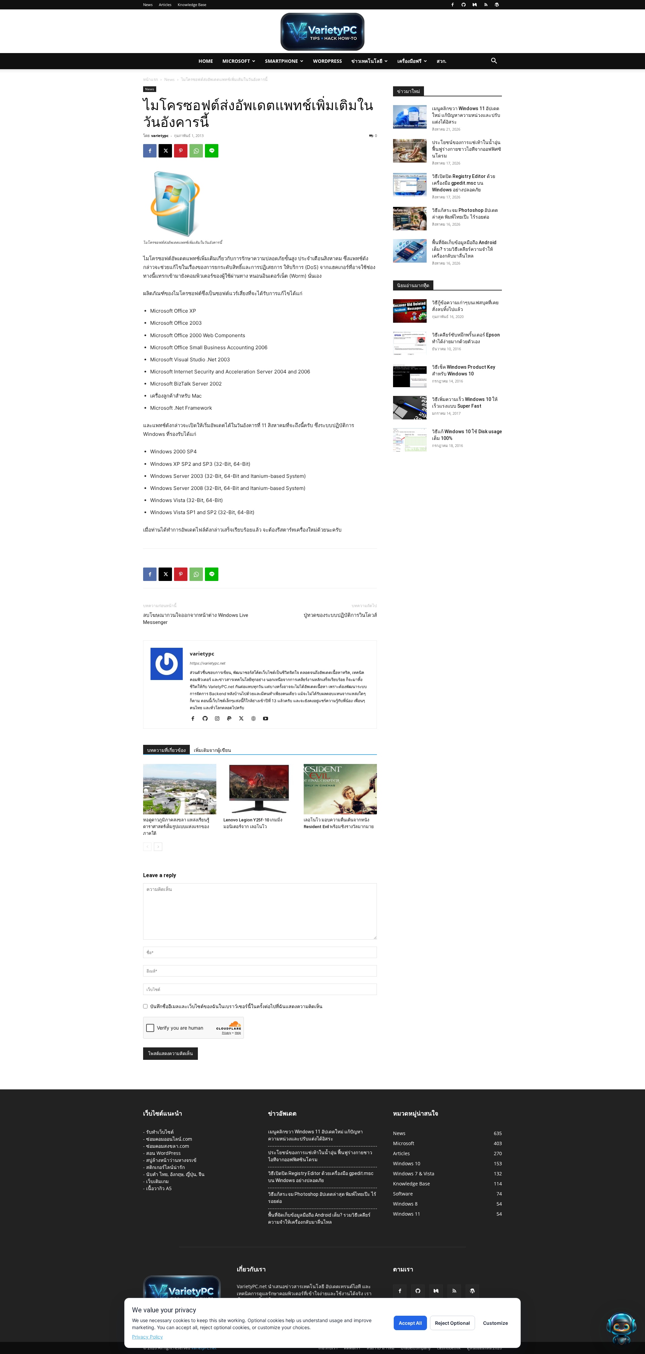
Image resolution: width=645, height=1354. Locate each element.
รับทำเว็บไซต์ (160, 1132)
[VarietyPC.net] (322, 32)
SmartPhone (281, 61)
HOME (206, 61)
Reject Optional (452, 1323)
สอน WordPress (163, 1153)
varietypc (160, 135)
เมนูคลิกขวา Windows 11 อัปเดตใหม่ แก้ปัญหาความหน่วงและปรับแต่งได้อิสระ (466, 115)
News (148, 4)
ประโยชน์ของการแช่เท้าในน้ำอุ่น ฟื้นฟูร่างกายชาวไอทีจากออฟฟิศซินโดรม (466, 149)
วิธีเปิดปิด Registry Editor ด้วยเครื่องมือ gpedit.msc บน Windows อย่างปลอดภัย (463, 183)
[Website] (255, 719)
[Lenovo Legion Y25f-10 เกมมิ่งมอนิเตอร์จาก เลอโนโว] (260, 789)
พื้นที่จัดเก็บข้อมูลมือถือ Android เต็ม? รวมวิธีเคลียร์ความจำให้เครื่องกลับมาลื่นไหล (464, 249)
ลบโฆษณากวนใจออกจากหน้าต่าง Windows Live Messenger (195, 618)
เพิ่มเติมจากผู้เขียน (212, 750)
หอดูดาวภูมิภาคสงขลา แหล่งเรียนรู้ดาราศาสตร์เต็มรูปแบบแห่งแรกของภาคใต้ (176, 826)
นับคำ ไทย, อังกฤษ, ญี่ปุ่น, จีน (175, 1174)
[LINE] (211, 150)
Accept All (410, 1323)
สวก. (441, 61)
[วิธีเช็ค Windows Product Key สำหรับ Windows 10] (410, 375)
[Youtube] (267, 719)
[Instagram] (219, 719)
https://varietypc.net (207, 663)
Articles (165, 4)
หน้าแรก (150, 79)
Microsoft (236, 61)
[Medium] (475, 4)
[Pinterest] (180, 150)
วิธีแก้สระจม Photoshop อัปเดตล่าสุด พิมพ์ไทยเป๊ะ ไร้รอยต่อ (322, 1197)
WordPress (327, 61)
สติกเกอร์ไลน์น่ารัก (165, 1167)
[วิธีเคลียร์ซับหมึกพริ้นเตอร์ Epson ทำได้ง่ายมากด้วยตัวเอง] (410, 343)
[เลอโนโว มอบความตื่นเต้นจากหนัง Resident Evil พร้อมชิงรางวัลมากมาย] (340, 789)
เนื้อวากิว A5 (159, 1188)
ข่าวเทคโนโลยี (366, 61)
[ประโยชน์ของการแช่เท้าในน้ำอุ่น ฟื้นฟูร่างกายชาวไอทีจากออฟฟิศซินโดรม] (410, 151)
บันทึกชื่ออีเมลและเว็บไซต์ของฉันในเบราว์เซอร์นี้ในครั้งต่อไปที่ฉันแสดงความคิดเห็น (236, 1006)
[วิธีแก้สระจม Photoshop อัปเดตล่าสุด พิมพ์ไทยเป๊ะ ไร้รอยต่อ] (410, 218)
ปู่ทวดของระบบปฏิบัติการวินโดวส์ (340, 615)
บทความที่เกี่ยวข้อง (166, 750)
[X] (165, 150)
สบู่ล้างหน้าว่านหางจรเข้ (171, 1160)
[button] (494, 61)
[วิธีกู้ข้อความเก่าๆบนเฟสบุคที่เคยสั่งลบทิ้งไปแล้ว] (410, 311)
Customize (495, 1323)
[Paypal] (231, 719)
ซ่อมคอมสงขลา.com (167, 1146)
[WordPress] (497, 4)
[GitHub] (464, 4)
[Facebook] (452, 4)
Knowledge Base (192, 4)
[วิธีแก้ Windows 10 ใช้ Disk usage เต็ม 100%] (410, 440)
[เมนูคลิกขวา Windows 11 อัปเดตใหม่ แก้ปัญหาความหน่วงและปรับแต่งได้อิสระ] (410, 117)
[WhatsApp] (196, 150)
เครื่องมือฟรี (409, 61)
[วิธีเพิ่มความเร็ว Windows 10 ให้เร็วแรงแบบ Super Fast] (410, 407)
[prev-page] (147, 847)
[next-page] (158, 847)
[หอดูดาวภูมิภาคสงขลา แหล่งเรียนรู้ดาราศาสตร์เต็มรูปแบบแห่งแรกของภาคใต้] (179, 789)
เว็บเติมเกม (157, 1181)
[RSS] (486, 4)
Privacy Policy (147, 1337)
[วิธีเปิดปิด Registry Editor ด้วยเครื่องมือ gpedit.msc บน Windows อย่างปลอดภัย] (410, 184)
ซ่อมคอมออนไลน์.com (169, 1139)
